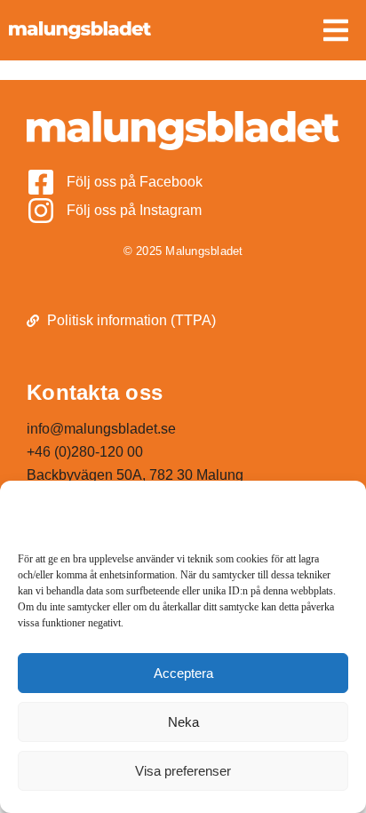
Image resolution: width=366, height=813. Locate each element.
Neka (183, 721)
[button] (335, 30)
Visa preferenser (183, 770)
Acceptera (183, 673)
